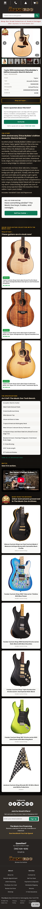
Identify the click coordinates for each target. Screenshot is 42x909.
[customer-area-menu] (26, 3)
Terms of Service (22, 902)
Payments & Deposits (31, 882)
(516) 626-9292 (30, 126)
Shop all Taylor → (21, 101)
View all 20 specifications (12, 457)
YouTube (23, 804)
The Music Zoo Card (10, 885)
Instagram (27, 804)
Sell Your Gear (31, 878)
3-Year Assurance (31, 892)
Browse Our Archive (21, 862)
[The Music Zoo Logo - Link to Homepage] (21, 9)
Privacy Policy (14, 902)
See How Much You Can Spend (21, 833)
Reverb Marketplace (10, 804)
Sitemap (10, 892)
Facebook (14, 804)
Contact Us (31, 875)
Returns (31, 888)
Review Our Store (10, 888)
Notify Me (21, 122)
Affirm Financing (10, 882)
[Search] (36, 15)
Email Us (21, 852)
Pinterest (31, 804)
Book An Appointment (10, 878)
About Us (10, 875)
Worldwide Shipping (31, 885)
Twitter (19, 804)
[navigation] (5, 3)
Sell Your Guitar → (21, 213)
